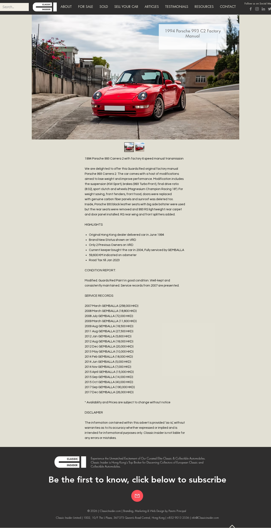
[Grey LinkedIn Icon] (263, 9)
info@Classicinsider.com (205, 518)
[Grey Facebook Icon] (250, 9)
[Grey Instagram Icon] (257, 9)
